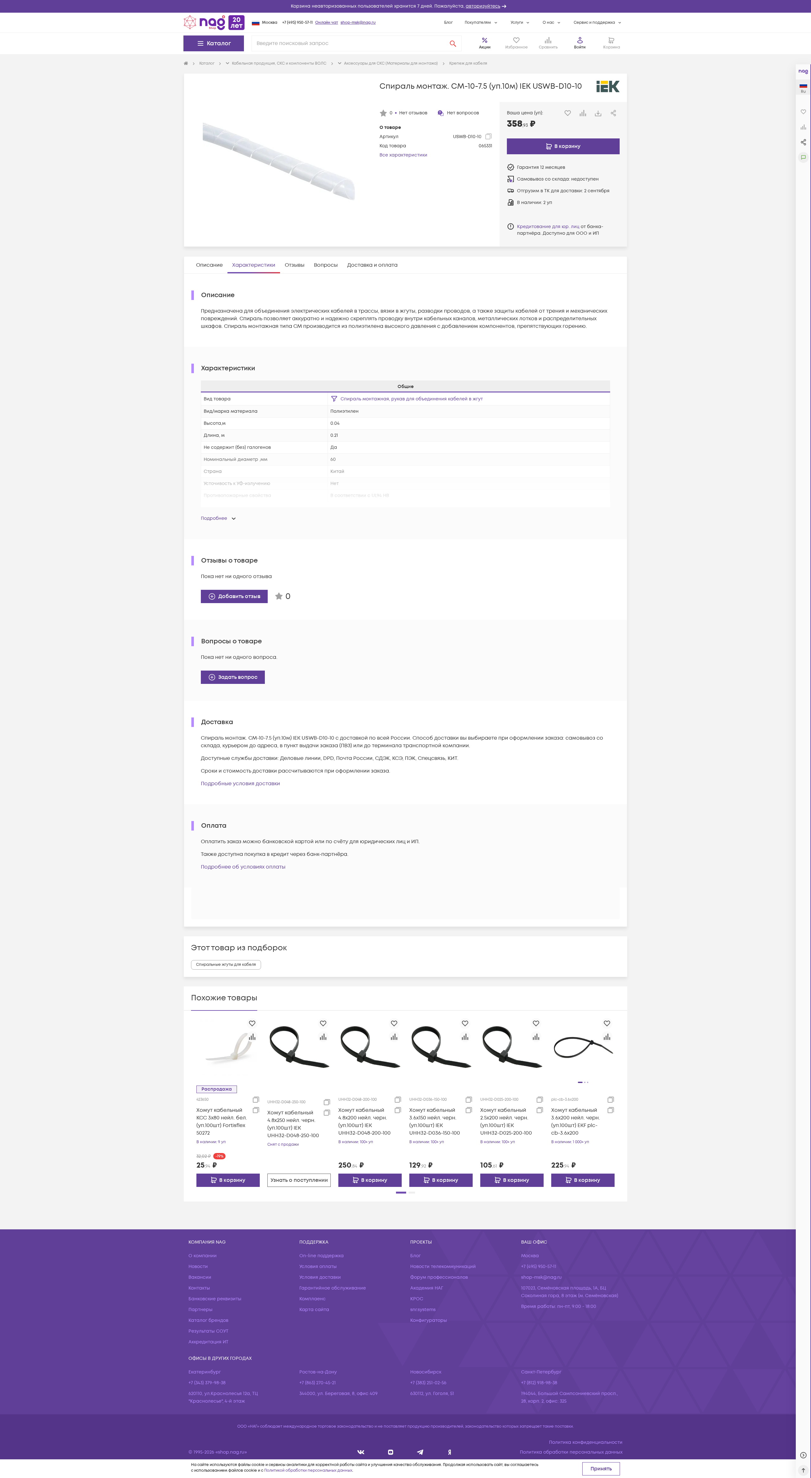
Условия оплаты (318, 1267)
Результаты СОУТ (208, 1331)
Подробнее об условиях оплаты (243, 866)
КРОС (416, 1299)
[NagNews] (420, 1452)
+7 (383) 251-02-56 (428, 1383)
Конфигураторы (428, 1320)
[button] (405, 6)
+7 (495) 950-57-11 (297, 22)
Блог (448, 22)
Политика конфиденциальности (586, 1442)
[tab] (209, 265)
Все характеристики (403, 155)
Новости (198, 1267)
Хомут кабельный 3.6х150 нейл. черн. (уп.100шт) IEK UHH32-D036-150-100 (434, 1122)
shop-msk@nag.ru (358, 22)
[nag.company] (361, 1452)
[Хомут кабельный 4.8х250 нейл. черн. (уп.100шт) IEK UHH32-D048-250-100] (299, 1047)
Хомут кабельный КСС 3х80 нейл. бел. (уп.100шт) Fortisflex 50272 (221, 1122)
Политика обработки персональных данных (571, 1452)
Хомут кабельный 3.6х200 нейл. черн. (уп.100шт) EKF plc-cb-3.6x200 (575, 1122)
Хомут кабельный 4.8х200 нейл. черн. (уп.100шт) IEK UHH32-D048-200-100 (364, 1122)
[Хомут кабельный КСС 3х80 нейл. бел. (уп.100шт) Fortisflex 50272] (228, 1047)
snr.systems (423, 1310)
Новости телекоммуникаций (443, 1267)
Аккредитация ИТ (208, 1342)
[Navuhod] (391, 1452)
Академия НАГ (426, 1288)
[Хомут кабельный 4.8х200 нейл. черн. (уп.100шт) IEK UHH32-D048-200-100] (370, 1047)
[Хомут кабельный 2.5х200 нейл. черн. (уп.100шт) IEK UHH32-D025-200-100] (512, 1047)
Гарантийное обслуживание (332, 1288)
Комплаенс (312, 1299)
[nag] (450, 1452)
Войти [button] (579, 47)
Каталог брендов (208, 1320)
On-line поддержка (321, 1256)
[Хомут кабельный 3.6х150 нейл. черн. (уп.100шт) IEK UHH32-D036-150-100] (441, 1047)
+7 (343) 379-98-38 (207, 1383)
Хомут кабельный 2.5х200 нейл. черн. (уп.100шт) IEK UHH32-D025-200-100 (506, 1122)
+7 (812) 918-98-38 (539, 1383)
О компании (202, 1256)
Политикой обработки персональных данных (308, 1470)
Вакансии (199, 1277)
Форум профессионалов (439, 1277)
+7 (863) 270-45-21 (317, 1383)
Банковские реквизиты (214, 1299)
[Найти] (453, 43)
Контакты (199, 1288)
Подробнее (214, 518)
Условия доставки (320, 1277)
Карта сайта (314, 1310)
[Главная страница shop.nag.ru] (214, 22)
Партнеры (200, 1310)
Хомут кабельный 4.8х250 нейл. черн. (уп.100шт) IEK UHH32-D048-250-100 (293, 1124)
